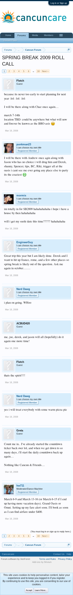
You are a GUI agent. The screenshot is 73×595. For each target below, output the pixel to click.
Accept (29, 590)
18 (38, 71)
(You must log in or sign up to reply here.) (51, 531)
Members (48, 35)
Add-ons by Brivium (42, 562)
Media (35, 35)
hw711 (20, 485)
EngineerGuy (24, 242)
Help (69, 554)
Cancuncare (8, 554)
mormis (21, 195)
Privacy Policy (65, 559)
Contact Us (58, 554)
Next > (45, 71)
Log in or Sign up (58, 3)
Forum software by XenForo (15, 559)
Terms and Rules (47, 559)
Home (8, 35)
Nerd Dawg (23, 289)
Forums (21, 35)
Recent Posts (10, 40)
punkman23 (23, 144)
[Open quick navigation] (68, 49)
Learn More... (41, 590)
